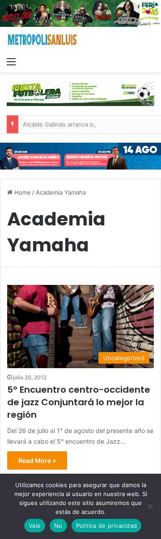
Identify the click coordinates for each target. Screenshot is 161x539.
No (58, 525)
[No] (149, 506)
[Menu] (11, 61)
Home (22, 192)
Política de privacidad (106, 525)
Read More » (37, 460)
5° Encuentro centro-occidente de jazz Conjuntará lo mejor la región (78, 402)
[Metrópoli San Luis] (42, 39)
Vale (35, 525)
